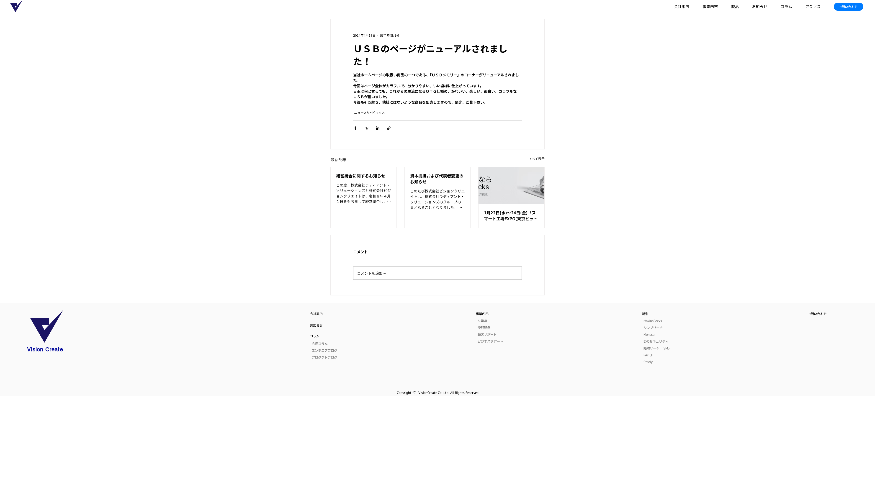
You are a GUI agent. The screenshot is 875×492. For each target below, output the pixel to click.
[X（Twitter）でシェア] (366, 128)
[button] (741, 7)
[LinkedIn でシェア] (378, 128)
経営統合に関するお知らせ (360, 176)
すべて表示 (537, 158)
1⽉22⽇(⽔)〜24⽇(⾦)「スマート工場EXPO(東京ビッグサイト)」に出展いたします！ (511, 215)
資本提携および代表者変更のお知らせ (436, 178)
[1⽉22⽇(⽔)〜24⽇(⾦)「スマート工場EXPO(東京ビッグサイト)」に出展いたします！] (511, 185)
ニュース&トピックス (369, 112)
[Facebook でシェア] (355, 128)
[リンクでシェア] (389, 128)
